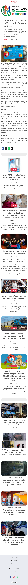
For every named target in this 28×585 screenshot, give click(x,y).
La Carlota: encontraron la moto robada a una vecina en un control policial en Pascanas (14, 541)
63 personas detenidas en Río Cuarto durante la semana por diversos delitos (14, 452)
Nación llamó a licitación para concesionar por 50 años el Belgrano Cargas (14, 336)
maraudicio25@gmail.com (14, 572)
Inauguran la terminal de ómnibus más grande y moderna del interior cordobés (15, 423)
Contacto (15, 557)
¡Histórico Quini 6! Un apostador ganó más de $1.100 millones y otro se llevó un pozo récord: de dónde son (14, 376)
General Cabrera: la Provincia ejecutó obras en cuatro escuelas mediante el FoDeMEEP (14, 511)
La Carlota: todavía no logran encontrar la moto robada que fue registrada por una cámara (14, 481)
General (6, 39)
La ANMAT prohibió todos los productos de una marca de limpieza (14, 177)
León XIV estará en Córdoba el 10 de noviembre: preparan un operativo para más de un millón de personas (14, 215)
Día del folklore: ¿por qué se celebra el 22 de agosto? (14, 252)
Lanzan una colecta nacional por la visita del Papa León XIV (14, 298)
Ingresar (14, 564)
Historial (14, 560)
